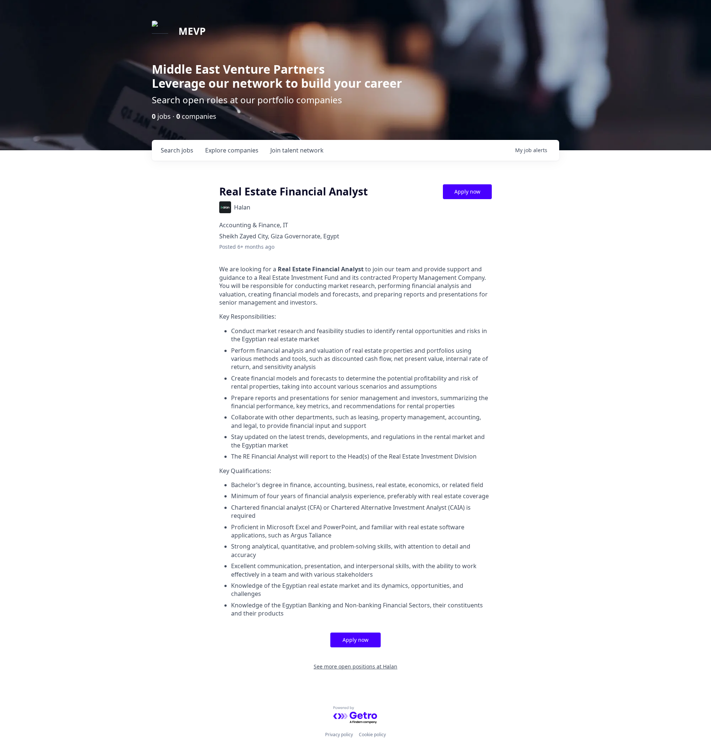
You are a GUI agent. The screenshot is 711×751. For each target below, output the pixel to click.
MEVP (192, 31)
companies (231, 150)
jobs (177, 150)
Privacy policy (339, 734)
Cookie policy (372, 734)
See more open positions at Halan (355, 666)
